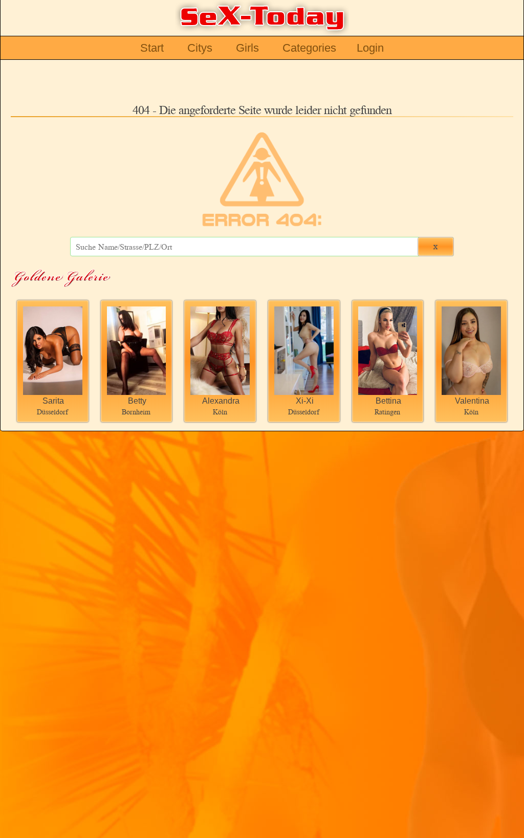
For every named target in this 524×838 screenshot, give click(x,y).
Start (152, 47)
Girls (247, 47)
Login (370, 47)
